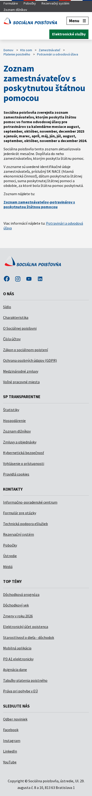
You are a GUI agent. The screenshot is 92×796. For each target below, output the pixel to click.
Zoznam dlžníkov (15, 10)
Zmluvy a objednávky (19, 442)
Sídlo (7, 306)
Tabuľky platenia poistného (25, 680)
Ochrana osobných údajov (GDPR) (30, 360)
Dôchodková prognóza (21, 594)
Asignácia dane (15, 669)
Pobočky (30, 3)
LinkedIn (10, 751)
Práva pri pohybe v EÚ (20, 691)
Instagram (11, 740)
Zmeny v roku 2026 (18, 616)
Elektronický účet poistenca (25, 626)
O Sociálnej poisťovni (20, 328)
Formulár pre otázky (19, 512)
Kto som (26, 50)
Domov (8, 50)
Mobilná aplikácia (17, 648)
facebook (6, 279)
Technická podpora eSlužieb (25, 523)
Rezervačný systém (55, 3)
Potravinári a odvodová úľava (57, 54)
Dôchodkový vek (16, 605)
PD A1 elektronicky (18, 659)
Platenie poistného (17, 54)
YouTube (10, 762)
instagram (17, 279)
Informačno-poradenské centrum (30, 502)
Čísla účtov (12, 339)
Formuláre (11, 3)
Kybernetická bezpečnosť (23, 452)
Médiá (8, 566)
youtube (29, 279)
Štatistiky (11, 409)
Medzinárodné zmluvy (20, 371)
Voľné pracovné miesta (21, 381)
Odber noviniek (15, 719)
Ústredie (10, 555)
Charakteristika (15, 317)
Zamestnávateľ (49, 50)
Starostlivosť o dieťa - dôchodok (28, 637)
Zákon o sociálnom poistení (25, 349)
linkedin (40, 279)
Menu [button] (74, 20)
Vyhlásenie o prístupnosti (23, 463)
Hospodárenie (14, 420)
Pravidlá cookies (16, 474)
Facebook (10, 729)
